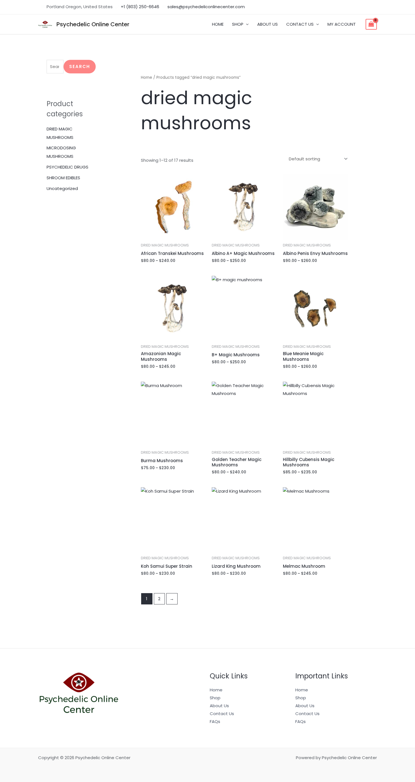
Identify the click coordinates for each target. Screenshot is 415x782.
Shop (215, 698)
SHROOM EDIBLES (63, 178)
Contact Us (222, 714)
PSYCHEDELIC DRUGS (67, 167)
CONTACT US (300, 24)
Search (79, 66)
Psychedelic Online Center (92, 24)
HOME (218, 24)
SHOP (237, 24)
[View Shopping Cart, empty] (371, 24)
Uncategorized (62, 188)
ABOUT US (267, 24)
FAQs (215, 721)
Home (146, 77)
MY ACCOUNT (341, 24)
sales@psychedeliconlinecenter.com (206, 7)
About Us (219, 706)
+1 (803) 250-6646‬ (140, 7)
